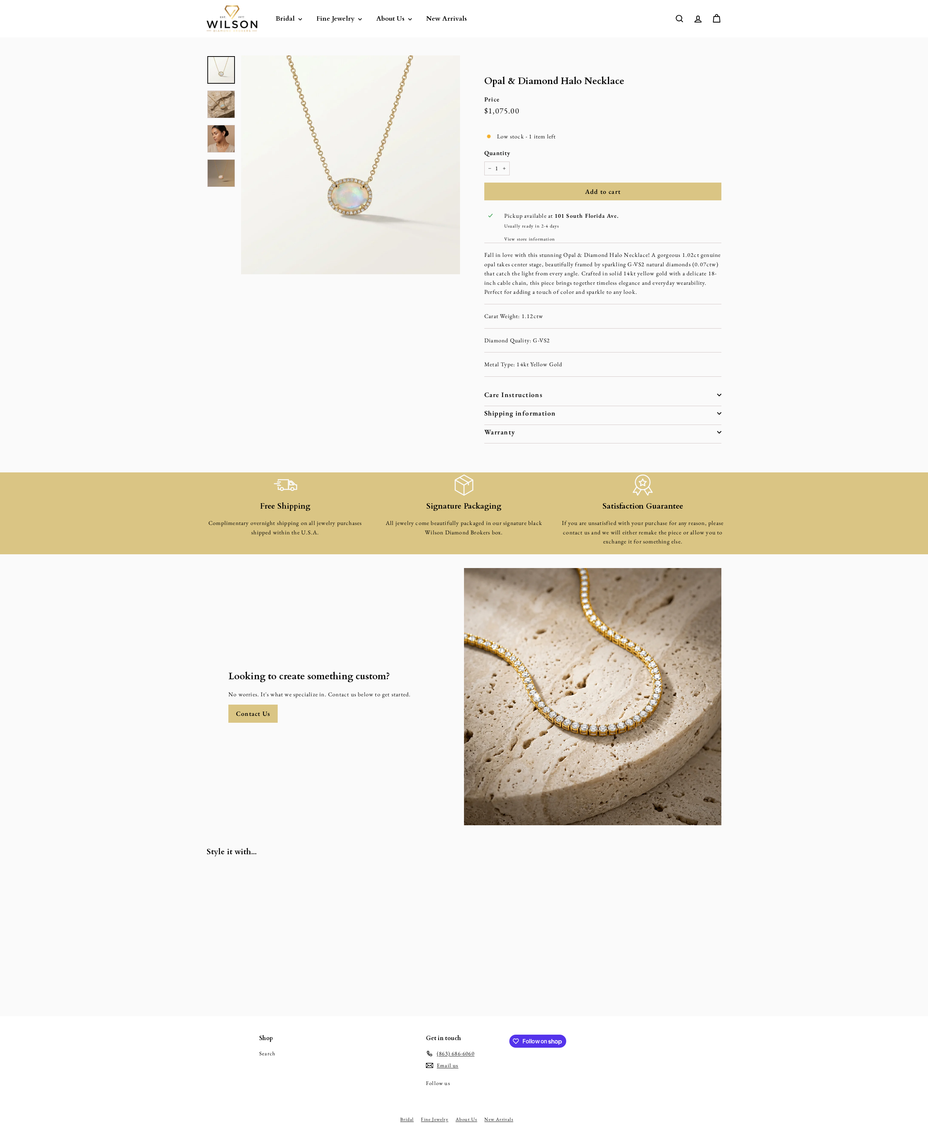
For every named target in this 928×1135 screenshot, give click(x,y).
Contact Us (253, 713)
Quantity (497, 153)
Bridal (286, 18)
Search (267, 1053)
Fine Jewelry (336, 18)
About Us (391, 18)
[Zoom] (350, 164)
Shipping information (520, 413)
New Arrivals (446, 18)
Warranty (499, 432)
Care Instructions (513, 394)
